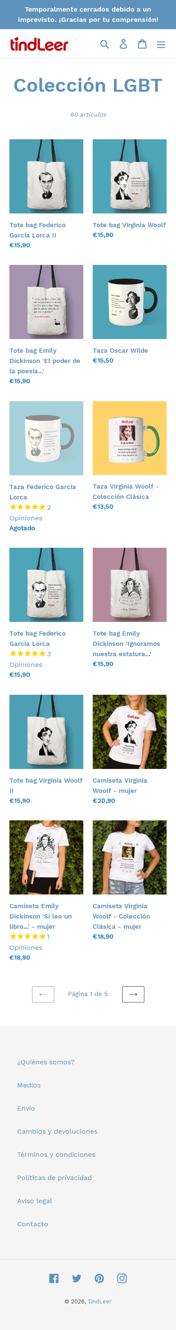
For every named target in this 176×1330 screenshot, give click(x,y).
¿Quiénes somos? (46, 1062)
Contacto (32, 1224)
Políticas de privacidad (54, 1178)
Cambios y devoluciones (57, 1131)
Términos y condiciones (56, 1154)
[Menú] (161, 44)
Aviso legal (34, 1201)
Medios (29, 1085)
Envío (26, 1108)
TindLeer (99, 1301)
